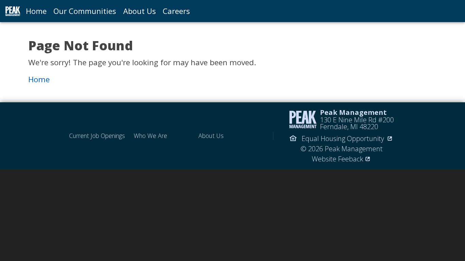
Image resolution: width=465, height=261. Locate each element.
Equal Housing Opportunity (343, 138)
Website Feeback (337, 158)
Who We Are (150, 136)
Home (36, 11)
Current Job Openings (97, 136)
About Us (139, 11)
